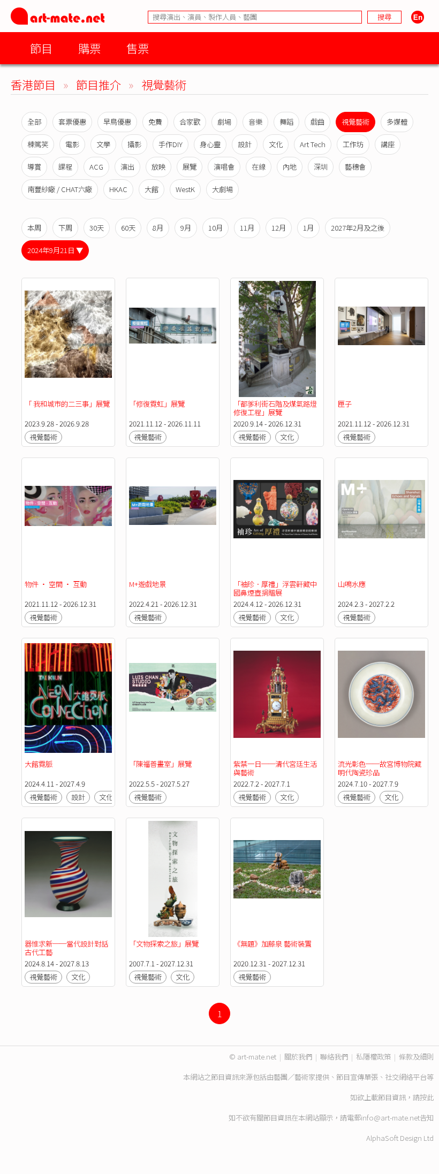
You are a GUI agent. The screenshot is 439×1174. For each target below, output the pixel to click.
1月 (308, 228)
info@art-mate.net (390, 1117)
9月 (185, 228)
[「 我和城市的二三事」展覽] (68, 339)
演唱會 (224, 167)
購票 (89, 48)
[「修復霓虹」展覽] (172, 339)
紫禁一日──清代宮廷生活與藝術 (275, 768)
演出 (127, 167)
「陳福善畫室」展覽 (160, 764)
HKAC (118, 189)
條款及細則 (416, 1056)
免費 (155, 122)
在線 (259, 167)
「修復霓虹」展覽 (157, 404)
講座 (388, 144)
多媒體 (397, 122)
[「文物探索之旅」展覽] (172, 879)
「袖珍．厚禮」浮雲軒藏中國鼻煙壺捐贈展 (275, 588)
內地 (290, 167)
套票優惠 (72, 122)
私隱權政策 (373, 1056)
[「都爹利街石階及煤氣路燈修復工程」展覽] (277, 339)
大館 (151, 189)
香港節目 (33, 84)
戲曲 (317, 122)
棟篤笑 (37, 144)
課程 (65, 167)
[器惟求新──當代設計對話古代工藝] (68, 879)
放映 (158, 167)
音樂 (255, 122)
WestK (185, 189)
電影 (72, 144)
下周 (65, 228)
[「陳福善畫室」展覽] (172, 699)
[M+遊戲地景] (172, 519)
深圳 (321, 167)
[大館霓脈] (68, 699)
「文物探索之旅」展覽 (164, 944)
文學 (103, 144)
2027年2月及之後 (357, 228)
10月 (215, 228)
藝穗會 (355, 167)
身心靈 (210, 144)
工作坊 (353, 144)
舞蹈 (286, 122)
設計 (245, 144)
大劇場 (222, 189)
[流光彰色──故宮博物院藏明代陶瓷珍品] (381, 699)
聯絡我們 (334, 1056)
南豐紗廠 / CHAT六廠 (59, 189)
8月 (158, 228)
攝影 (134, 144)
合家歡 (189, 122)
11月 (247, 228)
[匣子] (381, 339)
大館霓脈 (38, 764)
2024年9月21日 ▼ (55, 250)
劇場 (224, 122)
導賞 (34, 167)
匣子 (345, 404)
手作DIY (170, 144)
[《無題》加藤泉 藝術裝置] (277, 879)
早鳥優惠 (117, 122)
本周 (34, 228)
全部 (34, 122)
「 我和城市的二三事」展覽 (67, 404)
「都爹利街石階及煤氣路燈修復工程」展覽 (275, 408)
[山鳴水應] (381, 519)
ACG (96, 167)
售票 (137, 48)
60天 (128, 228)
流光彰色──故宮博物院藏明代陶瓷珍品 (379, 768)
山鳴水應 (352, 584)
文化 (276, 144)
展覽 (189, 167)
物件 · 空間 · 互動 (56, 584)
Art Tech (313, 144)
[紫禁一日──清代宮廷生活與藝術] (277, 699)
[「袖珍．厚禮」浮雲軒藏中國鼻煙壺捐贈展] (277, 519)
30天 (96, 228)
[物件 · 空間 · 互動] (68, 519)
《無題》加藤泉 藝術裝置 (272, 944)
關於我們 (298, 1056)
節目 (41, 48)
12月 (278, 228)
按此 (427, 1097)
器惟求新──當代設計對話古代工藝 (66, 948)
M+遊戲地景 (147, 584)
